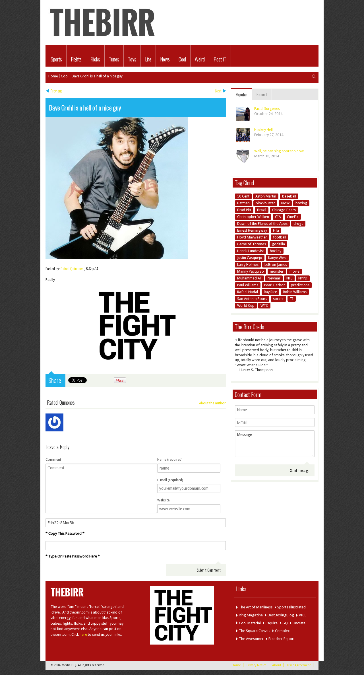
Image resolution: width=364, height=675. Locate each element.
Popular (241, 94)
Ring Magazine (251, 615)
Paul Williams (247, 285)
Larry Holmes (247, 264)
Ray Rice (270, 292)
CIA (278, 217)
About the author (212, 403)
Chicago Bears (284, 210)
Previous (56, 91)
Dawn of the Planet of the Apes (262, 223)
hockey (275, 251)
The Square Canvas (254, 631)
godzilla (278, 244)
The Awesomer (251, 639)
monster (277, 271)
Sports (56, 59)
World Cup (246, 305)
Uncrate (299, 623)
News (165, 59)
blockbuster (265, 203)
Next (218, 91)
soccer (278, 299)
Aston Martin (265, 196)
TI (291, 299)
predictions (300, 285)
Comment (53, 460)
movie (294, 271)
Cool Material (250, 623)
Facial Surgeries (267, 108)
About (276, 665)
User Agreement (299, 665)
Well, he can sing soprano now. (279, 151)
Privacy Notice (256, 665)
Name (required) (169, 460)
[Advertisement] (251, 13)
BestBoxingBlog (281, 615)
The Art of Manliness (255, 607)
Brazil (261, 210)
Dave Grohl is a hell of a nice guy (97, 76)
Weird (200, 59)
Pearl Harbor (274, 285)
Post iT (220, 59)
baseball (289, 196)
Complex (282, 631)
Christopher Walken (253, 217)
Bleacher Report (281, 639)
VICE (302, 615)
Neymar (274, 278)
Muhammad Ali (249, 278)
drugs (298, 223)
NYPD (302, 278)
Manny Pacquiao (250, 271)
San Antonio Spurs (252, 299)
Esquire (272, 623)
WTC (264, 305)
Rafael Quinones (72, 268)
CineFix (293, 217)
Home (53, 76)
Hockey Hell (263, 129)
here (83, 634)
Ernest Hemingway (252, 230)
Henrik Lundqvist (250, 251)
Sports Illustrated (291, 607)
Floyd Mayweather (252, 237)
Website (163, 500)
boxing (301, 203)
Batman (243, 203)
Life (148, 59)
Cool (182, 59)
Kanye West (277, 258)
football (279, 237)
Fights (76, 59)
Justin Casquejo (249, 258)
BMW (285, 203)
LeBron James (275, 264)
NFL (289, 278)
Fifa (276, 230)
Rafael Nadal (247, 292)
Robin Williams (295, 292)
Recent (262, 94)
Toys (132, 59)
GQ (285, 623)
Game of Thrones (251, 244)
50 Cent (243, 196)
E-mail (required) (170, 480)
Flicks (95, 59)
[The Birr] (102, 38)
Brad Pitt (244, 210)
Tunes (114, 59)
